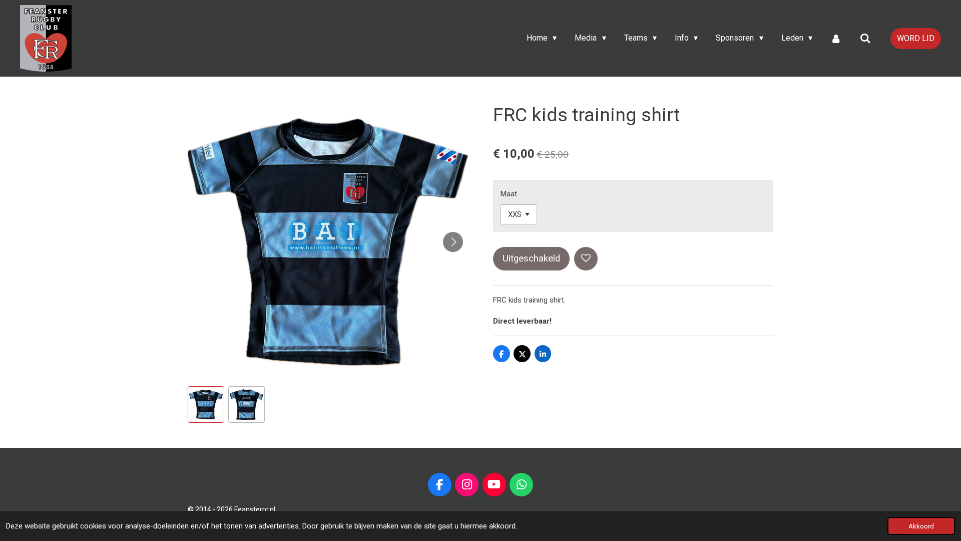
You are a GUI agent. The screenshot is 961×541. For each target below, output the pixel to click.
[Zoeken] (865, 38)
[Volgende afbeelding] (453, 242)
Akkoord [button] (921, 526)
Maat (509, 193)
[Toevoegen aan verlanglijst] (586, 258)
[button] (206, 404)
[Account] (836, 38)
